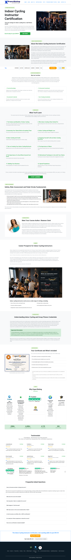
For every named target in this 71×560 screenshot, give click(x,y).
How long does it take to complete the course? (16, 501)
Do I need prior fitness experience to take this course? (18, 518)
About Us (33, 2)
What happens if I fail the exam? (13, 505)
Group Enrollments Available (41, 539)
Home (25, 2)
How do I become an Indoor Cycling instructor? (16, 487)
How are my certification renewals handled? (16, 522)
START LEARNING (35, 177)
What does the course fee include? (14, 496)
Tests (44, 2)
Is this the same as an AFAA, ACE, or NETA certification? (18, 514)
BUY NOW (25, 33)
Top (5, 68)
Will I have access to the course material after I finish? (18, 509)
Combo (61, 68)
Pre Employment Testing (51, 2)
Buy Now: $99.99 (35, 535)
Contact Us (63, 2)
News (59, 2)
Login (29, 2)
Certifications (39, 2)
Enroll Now (53, 68)
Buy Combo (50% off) (29, 539)
